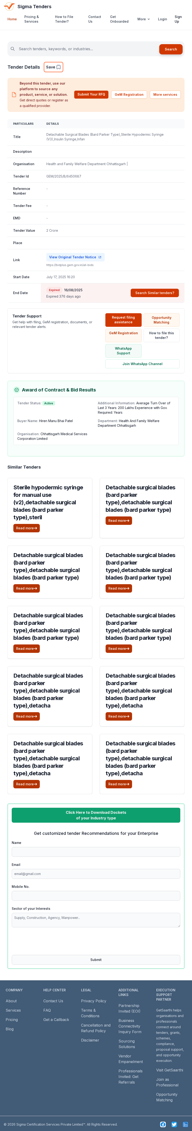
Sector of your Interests (31, 908)
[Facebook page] (163, 1124)
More (141, 19)
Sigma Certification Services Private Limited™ (50, 1124)
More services (165, 94)
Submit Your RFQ (91, 94)
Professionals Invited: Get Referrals (130, 1077)
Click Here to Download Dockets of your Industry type (96, 815)
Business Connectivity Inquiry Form (129, 1026)
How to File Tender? (64, 19)
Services (13, 1010)
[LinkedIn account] (185, 1124)
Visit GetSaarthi (169, 1070)
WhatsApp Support (123, 350)
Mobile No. (21, 887)
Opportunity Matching (161, 320)
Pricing (12, 1019)
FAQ (47, 1010)
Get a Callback (56, 1019)
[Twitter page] (174, 1124)
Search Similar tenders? (154, 293)
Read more (25, 528)
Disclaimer (90, 1040)
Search (171, 49)
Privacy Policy (93, 1001)
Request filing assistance (123, 319)
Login (162, 19)
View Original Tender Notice (72, 257)
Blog (10, 1029)
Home (12, 19)
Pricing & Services (31, 19)
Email (16, 865)
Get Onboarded (119, 19)
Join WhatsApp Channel (142, 364)
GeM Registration (129, 94)
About (11, 1001)
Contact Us (94, 19)
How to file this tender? (161, 335)
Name (16, 843)
